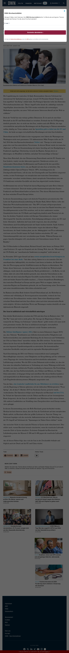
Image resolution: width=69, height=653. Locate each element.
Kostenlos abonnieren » (35, 32)
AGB (28, 39)
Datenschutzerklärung (16, 39)
